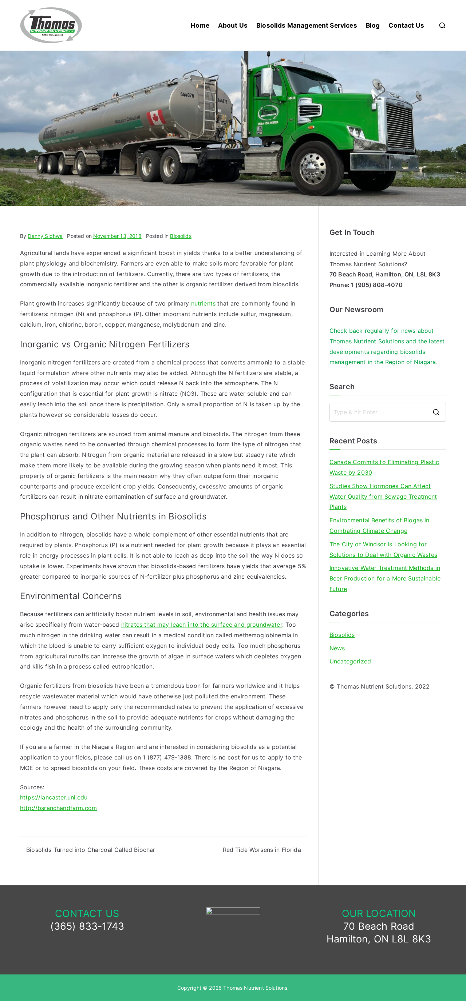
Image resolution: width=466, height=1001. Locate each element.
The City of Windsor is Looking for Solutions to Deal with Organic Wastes (383, 549)
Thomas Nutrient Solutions (255, 988)
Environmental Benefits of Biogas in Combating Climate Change (379, 525)
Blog (373, 25)
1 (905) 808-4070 (377, 284)
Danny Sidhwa (45, 236)
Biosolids (180, 236)
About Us (233, 25)
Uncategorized (350, 661)
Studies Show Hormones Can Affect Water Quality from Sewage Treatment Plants (383, 496)
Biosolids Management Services (306, 25)
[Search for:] (388, 412)
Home (200, 25)
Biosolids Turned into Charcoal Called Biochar (90, 849)
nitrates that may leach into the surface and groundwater (201, 624)
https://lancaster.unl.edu (53, 797)
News (337, 648)
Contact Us (406, 25)
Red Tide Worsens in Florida (262, 849)
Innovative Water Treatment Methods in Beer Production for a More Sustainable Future (385, 578)
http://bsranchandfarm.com (58, 807)
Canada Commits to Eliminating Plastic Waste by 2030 (384, 467)
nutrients (203, 303)
